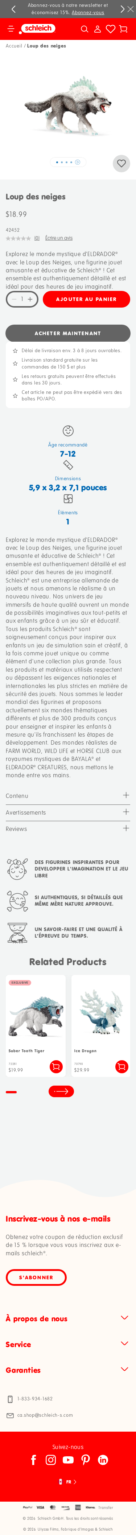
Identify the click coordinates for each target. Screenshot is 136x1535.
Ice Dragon (85, 1051)
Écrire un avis (59, 238)
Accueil (14, 46)
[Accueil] (41, 29)
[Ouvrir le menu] (11, 29)
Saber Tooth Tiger (27, 1051)
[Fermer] (130, 9)
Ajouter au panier (86, 299)
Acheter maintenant (68, 333)
